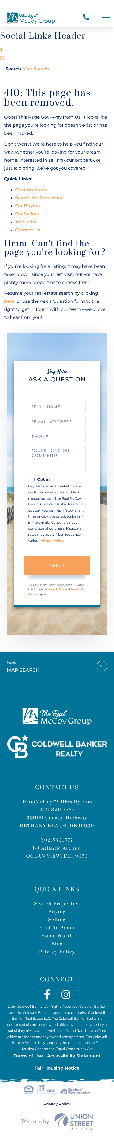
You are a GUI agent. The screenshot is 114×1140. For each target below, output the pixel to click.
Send (57, 565)
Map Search (27, 69)
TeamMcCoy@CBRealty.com (57, 802)
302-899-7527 (56, 810)
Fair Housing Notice (57, 1068)
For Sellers (27, 214)
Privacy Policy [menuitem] (57, 952)
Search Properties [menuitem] (57, 904)
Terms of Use (28, 1056)
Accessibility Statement (73, 1056)
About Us (25, 222)
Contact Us (27, 230)
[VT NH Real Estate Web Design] (57, 1121)
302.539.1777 (57, 840)
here (9, 301)
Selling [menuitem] (57, 920)
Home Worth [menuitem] (57, 936)
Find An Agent (31, 190)
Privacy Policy (51, 541)
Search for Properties (39, 198)
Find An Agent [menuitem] (57, 928)
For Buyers (27, 206)
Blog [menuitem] (57, 944)
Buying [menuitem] (57, 912)
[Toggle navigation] (104, 17)
